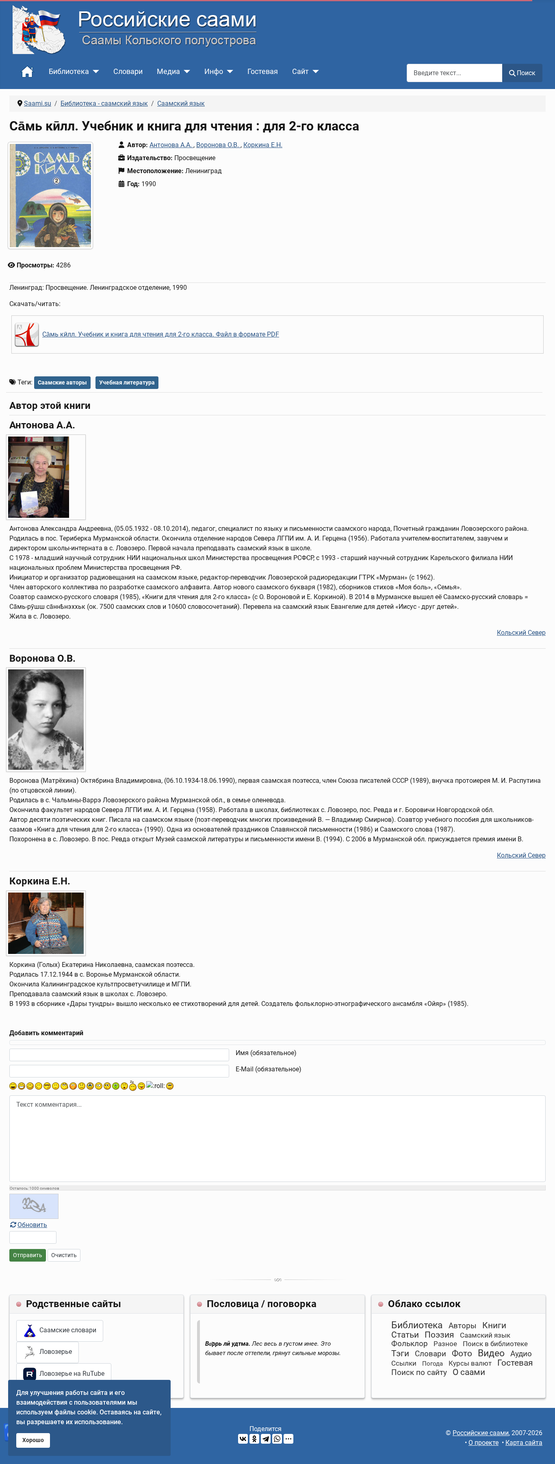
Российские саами (481, 1433)
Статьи (405, 1335)
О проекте (483, 1443)
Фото (462, 1353)
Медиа (168, 71)
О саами (469, 1372)
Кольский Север (521, 632)
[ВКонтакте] (243, 1439)
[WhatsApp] (277, 1439)
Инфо (213, 71)
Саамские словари (66, 1330)
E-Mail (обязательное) (268, 1069)
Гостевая (262, 71)
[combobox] (455, 73)
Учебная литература (127, 382)
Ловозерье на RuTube (70, 1373)
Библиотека (69, 71)
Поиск (526, 73)
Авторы (463, 1325)
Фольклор (409, 1343)
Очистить (64, 1255)
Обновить (32, 1225)
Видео (491, 1353)
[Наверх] (540, 1448)
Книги (494, 1325)
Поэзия (439, 1335)
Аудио (521, 1353)
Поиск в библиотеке (495, 1344)
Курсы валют (470, 1363)
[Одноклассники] (254, 1439)
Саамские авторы (62, 382)
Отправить (27, 1255)
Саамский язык (485, 1335)
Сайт (300, 71)
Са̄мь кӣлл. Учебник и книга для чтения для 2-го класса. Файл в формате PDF (160, 334)
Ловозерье (54, 1352)
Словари (128, 71)
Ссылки (403, 1363)
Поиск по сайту (419, 1372)
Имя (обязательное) (266, 1053)
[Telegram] (266, 1439)
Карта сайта (523, 1443)
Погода (432, 1363)
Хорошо (33, 1440)
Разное (445, 1344)
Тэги (400, 1353)
